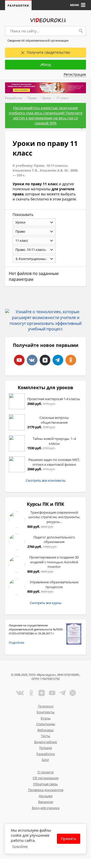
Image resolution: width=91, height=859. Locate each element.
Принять (68, 838)
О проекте (45, 772)
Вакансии (45, 801)
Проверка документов (45, 790)
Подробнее (16, 642)
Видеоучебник (45, 742)
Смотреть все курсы (45, 603)
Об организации (46, 778)
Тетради (45, 747)
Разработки (18, 5)
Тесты (45, 736)
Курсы (46, 718)
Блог (45, 759)
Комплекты (46, 712)
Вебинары (45, 730)
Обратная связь (45, 784)
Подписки (45, 706)
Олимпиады (45, 724)
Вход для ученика (45, 808)
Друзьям (46, 796)
